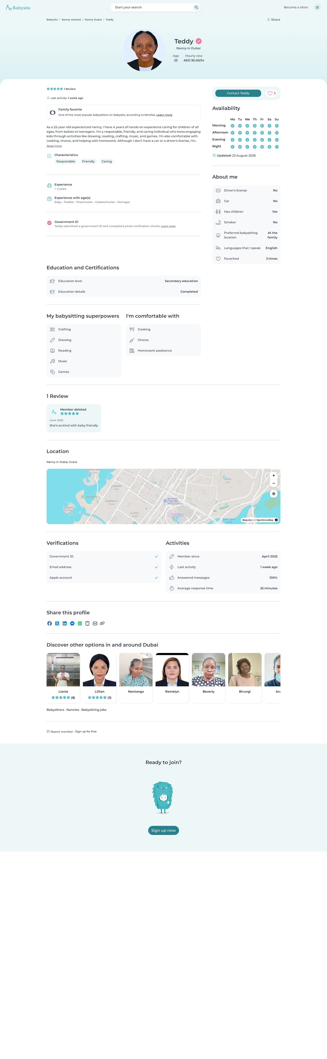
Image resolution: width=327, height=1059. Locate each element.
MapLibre (247, 520)
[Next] (279, 677)
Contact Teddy (238, 93)
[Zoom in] (273, 475)
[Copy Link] (102, 623)
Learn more (164, 115)
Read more (54, 146)
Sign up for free (86, 731)
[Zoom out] (273, 483)
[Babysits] (18, 7)
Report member (61, 731)
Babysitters (55, 710)
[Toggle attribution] (276, 520)
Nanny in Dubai (188, 48)
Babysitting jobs (93, 710)
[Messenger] (72, 623)
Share (275, 19)
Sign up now (163, 830)
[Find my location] (273, 494)
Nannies (72, 710)
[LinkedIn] (65, 623)
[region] (163, 496)
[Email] (95, 623)
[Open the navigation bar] (317, 7)
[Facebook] (50, 623)
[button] (74, 418)
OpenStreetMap (264, 520)
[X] (57, 623)
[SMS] (87, 623)
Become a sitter (296, 7)
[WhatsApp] (80, 623)
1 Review (69, 89)
